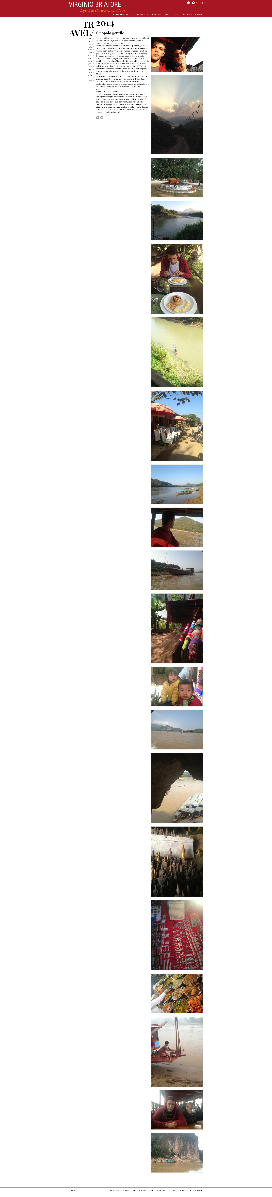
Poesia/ (167, 14)
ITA (197, 2)
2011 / (91, 46)
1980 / (91, 75)
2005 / (91, 52)
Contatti (198, 14)
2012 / (91, 43)
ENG (201, 2)
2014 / (91, 41)
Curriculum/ (187, 14)
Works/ (129, 14)
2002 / (91, 58)
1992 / (91, 69)
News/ (160, 14)
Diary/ (116, 14)
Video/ (153, 14)
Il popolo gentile (110, 32)
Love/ (136, 14)
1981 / (91, 72)
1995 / (91, 66)
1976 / (91, 80)
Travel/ (175, 14)
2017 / (91, 38)
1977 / (91, 77)
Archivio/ (144, 14)
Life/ (122, 14)
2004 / (91, 55)
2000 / (91, 60)
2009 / (91, 49)
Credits (72, 1190)
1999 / (91, 63)
